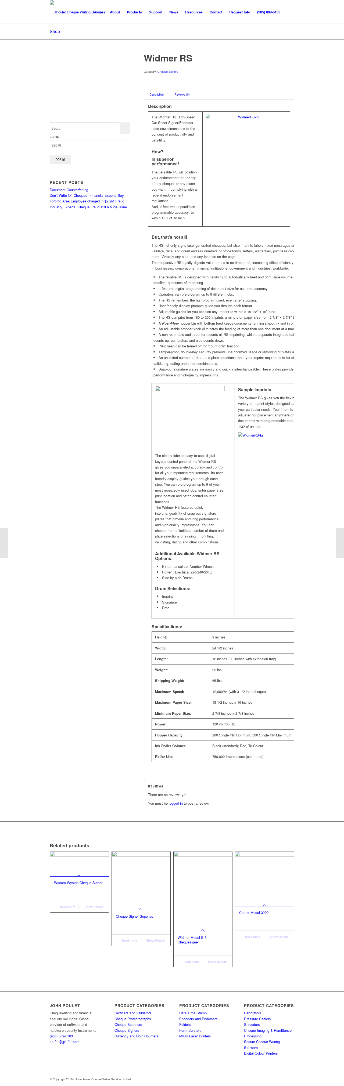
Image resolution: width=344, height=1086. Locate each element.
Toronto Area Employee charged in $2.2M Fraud (87, 201)
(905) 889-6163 (61, 1035)
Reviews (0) (182, 94)
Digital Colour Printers (261, 1053)
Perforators (252, 1012)
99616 (54, 137)
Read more (67, 907)
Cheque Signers (167, 71)
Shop (55, 31)
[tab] (156, 94)
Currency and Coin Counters (136, 1035)
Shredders (252, 1024)
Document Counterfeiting (69, 189)
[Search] (289, 12)
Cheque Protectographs (132, 1018)
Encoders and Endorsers (198, 1018)
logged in (176, 803)
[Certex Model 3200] (340, 543)
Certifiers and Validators (133, 1012)
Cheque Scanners (128, 1024)
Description (156, 94)
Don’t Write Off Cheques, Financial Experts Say (87, 195)
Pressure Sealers (257, 1018)
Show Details (93, 907)
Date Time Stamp (193, 1012)
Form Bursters (190, 1030)
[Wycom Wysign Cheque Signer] (4, 543)
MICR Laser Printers (195, 1035)
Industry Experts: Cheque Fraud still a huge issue (88, 206)
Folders (185, 1024)
